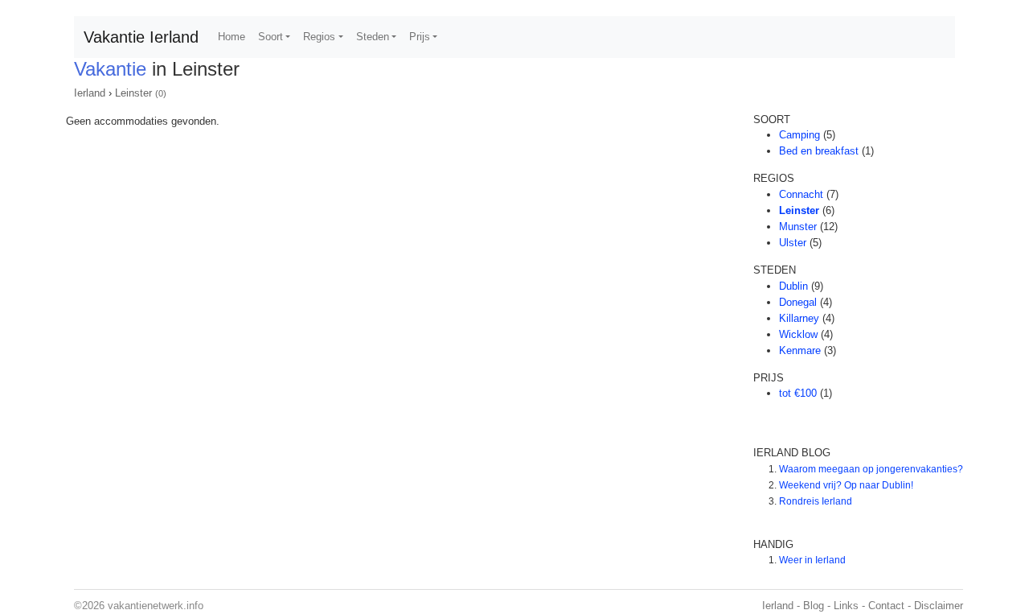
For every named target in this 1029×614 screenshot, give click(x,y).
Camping (799, 135)
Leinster (133, 93)
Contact (886, 606)
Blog (813, 606)
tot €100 (798, 393)
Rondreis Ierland (815, 501)
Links (846, 606)
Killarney (799, 318)
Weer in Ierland (812, 560)
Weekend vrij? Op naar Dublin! (846, 485)
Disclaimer (938, 606)
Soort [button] (270, 37)
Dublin (793, 286)
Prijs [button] (419, 37)
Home (231, 37)
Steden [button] (372, 37)
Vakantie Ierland (141, 37)
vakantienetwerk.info (155, 606)
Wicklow (798, 334)
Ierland (89, 93)
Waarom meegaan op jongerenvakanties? (871, 469)
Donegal (798, 302)
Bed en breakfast (819, 151)
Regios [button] (319, 37)
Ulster (792, 243)
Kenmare (800, 350)
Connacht (801, 194)
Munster (798, 226)
